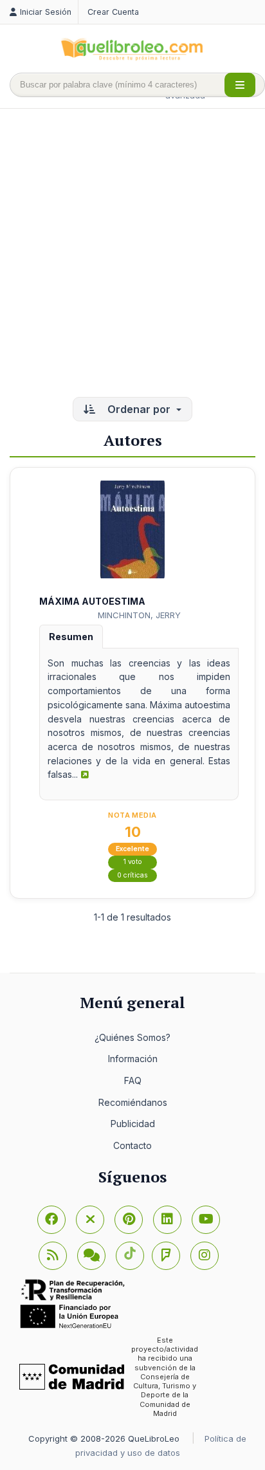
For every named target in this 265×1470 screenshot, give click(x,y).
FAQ (133, 1080)
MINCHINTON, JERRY (139, 615)
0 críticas (132, 875)
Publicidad (133, 1123)
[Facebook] (51, 1220)
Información (133, 1058)
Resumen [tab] (71, 636)
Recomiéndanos (132, 1102)
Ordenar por (139, 409)
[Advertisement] (132, 254)
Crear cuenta (113, 12)
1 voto (132, 862)
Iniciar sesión (45, 12)
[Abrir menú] (239, 85)
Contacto (132, 1145)
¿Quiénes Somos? (132, 1037)
